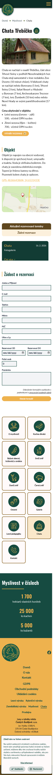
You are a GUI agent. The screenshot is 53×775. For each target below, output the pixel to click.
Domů (5, 20)
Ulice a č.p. (6, 337)
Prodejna (26, 712)
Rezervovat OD (8, 348)
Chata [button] (8, 245)
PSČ (3, 326)
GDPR (26, 683)
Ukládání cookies (26, 694)
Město (4, 315)
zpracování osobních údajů (40, 392)
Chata (29, 20)
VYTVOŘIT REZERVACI (13, 133)
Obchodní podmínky (26, 689)
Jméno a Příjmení (9, 283)
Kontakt (26, 677)
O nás (26, 672)
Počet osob (6, 359)
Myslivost (17, 20)
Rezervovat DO (34, 348)
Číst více (8, 259)
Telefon (5, 305)
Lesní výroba (17, 700)
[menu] (48, 4)
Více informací (26, 763)
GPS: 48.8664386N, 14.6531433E (21, 180)
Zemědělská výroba (16, 706)
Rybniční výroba (34, 700)
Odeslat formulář (26, 398)
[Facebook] (49, 652)
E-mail (4, 294)
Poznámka (6, 370)
